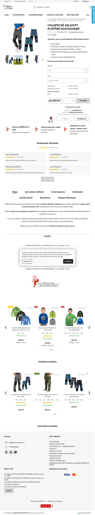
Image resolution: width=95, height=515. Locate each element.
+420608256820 (14, 447)
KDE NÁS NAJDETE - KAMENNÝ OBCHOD (62, 446)
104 (20, 333)
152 (51, 333)
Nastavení (26, 261)
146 (47, 333)
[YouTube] (15, 452)
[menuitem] (6, 15)
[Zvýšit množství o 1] (73, 100)
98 (16, 333)
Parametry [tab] (45, 197)
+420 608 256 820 (76, 110)
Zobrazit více (47, 179)
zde (62, 257)
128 (39, 333)
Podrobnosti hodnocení (75, 32)
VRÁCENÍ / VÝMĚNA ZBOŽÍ (57, 461)
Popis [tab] (14, 192)
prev (5, 327)
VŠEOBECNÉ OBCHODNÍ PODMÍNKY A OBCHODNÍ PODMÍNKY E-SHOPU (69, 464)
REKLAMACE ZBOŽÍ (55, 456)
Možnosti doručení (53, 91)
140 (72, 400)
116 (18, 400)
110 (13, 400)
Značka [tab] (26, 197)
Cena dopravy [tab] (58, 192)
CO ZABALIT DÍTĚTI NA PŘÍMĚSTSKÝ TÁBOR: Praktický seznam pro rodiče (24, 475)
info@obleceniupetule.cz (76, 112)
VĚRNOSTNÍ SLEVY (55, 458)
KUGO (54, 35)
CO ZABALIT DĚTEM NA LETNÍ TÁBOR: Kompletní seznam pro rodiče (23, 479)
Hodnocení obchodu (20, 1)
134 (43, 333)
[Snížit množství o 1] (63, 100)
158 (55, 333)
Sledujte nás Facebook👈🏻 (39, 501)
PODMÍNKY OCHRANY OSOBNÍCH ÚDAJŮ (62, 454)
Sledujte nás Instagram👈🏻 (56, 501)
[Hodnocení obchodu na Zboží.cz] (47, 506)
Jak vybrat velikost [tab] (34, 192)
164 (78, 333)
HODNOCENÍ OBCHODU (56, 444)
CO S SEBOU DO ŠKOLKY (11, 484)
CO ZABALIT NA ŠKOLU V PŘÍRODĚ (15, 487)
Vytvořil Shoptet (85, 513)
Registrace (85, 1)
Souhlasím (68, 261)
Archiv (9, 491)
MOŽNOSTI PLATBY (55, 451)
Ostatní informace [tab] (67, 197)
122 (24, 333)
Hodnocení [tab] (77, 192)
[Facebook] (6, 452)
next (89, 327)
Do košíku (83, 101)
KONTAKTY (7, 1)
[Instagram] (11, 452)
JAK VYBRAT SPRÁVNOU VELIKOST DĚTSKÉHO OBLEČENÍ (22, 482)
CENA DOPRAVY (54, 442)
